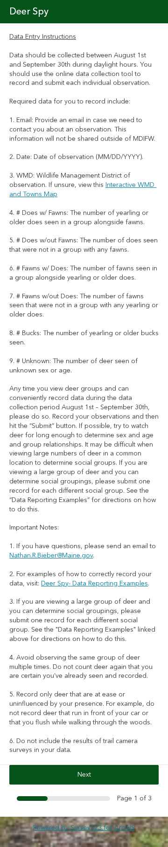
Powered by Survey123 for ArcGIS (84, 827)
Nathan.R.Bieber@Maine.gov (51, 555)
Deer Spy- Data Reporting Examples (94, 583)
